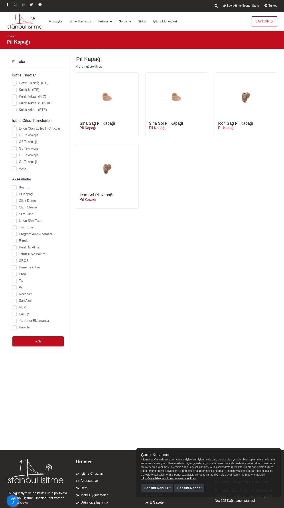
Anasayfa (55, 21)
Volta (22, 168)
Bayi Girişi (264, 21)
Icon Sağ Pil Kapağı (235, 123)
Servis (123, 21)
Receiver (25, 294)
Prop (22, 274)
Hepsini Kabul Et (157, 488)
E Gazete (157, 502)
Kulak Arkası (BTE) (33, 110)
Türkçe (272, 5)
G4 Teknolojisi (29, 162)
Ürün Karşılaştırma (94, 502)
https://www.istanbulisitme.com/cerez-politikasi (168, 478)
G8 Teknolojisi (29, 135)
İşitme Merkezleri (165, 21)
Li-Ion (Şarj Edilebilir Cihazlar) (40, 128)
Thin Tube (26, 227)
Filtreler (24, 240)
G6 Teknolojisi (29, 148)
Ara (38, 341)
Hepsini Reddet (189, 488)
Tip (21, 280)
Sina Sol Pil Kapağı (166, 123)
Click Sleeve (28, 207)
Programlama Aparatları (36, 234)
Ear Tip (24, 314)
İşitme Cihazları (92, 473)
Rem (84, 488)
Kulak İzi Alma (29, 247)
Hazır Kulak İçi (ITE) (33, 83)
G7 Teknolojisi (29, 142)
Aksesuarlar (89, 480)
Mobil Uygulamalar (94, 495)
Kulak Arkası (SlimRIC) (36, 103)
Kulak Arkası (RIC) (32, 96)
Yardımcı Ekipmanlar (34, 320)
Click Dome (27, 200)
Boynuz (24, 187)
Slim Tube (26, 214)
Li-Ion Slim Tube (30, 220)
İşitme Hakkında (80, 21)
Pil (20, 287)
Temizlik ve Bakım (32, 254)
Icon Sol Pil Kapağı (96, 195)
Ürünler (103, 21)
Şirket (142, 21)
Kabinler (25, 327)
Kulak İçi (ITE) (29, 90)
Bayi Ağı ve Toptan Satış (243, 5)
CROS (24, 260)
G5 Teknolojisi (29, 155)
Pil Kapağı (26, 194)
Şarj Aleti (25, 300)
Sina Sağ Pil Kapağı (97, 123)
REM (22, 307)
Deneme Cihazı (30, 267)
